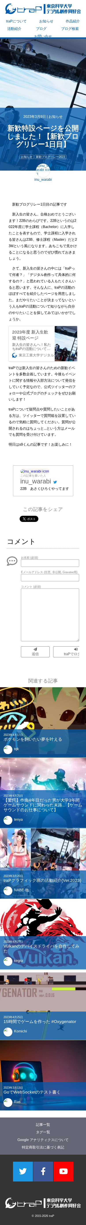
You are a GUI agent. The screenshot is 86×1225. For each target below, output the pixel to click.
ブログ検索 (70, 29)
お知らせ (46, 21)
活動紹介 (14, 29)
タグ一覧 (43, 1132)
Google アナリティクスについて (43, 1139)
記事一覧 (43, 1125)
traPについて (16, 21)
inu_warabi (35, 481)
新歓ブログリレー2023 (50, 157)
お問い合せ (43, 36)
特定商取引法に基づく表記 (43, 1147)
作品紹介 (73, 21)
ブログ (41, 29)
